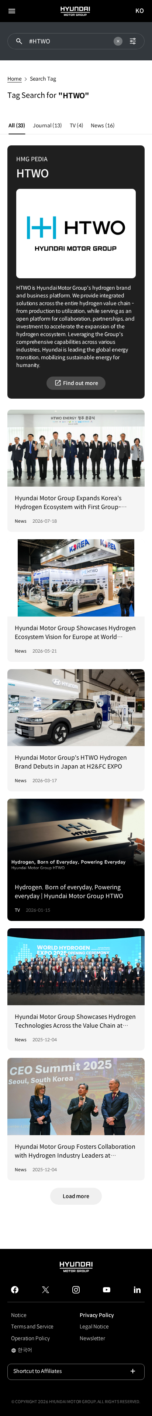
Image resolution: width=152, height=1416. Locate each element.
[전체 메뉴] (11, 11)
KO (140, 11)
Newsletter (92, 1338)
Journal (47, 125)
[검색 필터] (132, 41)
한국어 (21, 1351)
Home (14, 78)
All (16, 125)
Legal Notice (94, 1326)
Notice (18, 1315)
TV (76, 125)
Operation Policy (30, 1338)
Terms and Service (32, 1326)
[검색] (19, 41)
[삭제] (118, 41)
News (102, 125)
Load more (76, 1196)
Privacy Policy (97, 1315)
